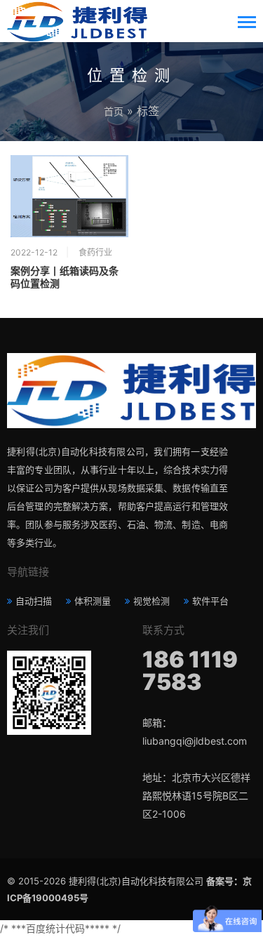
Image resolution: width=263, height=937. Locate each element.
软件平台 (210, 600)
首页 (113, 111)
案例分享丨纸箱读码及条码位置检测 (65, 277)
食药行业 (95, 252)
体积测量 (92, 600)
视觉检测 (151, 600)
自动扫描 (33, 600)
